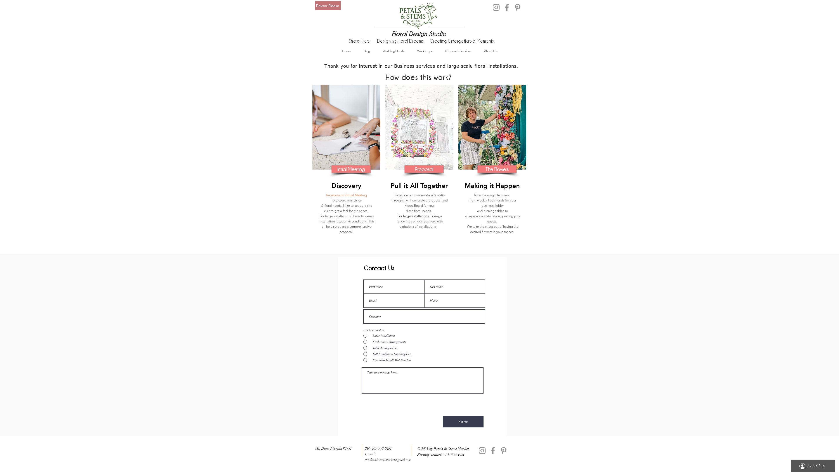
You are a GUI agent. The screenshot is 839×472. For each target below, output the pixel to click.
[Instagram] (496, 7)
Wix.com (457, 454)
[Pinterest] (517, 7)
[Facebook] (506, 7)
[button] (351, 169)
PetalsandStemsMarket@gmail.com (388, 460)
